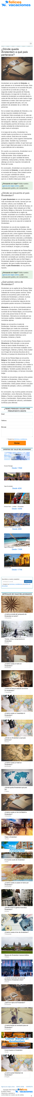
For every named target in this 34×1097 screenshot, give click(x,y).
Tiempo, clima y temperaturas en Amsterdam (15, 640)
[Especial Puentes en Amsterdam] (17, 522)
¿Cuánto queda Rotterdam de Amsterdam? (14, 1074)
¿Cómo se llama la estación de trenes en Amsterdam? (16, 689)
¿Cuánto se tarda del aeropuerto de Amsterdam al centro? (16, 615)
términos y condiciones (20, 439)
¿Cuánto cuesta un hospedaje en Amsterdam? (15, 714)
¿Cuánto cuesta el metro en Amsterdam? (13, 665)
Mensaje (3, 427)
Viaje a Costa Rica (9, 547)
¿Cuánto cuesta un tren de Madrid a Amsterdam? (16, 813)
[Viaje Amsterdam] (17, 476)
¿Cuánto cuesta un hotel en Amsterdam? (13, 764)
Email (3, 414)
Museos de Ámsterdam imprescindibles (17, 955)
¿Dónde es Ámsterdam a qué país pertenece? (15, 739)
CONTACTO (29, 1086)
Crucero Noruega (8, 466)
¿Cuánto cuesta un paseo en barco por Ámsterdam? (17, 884)
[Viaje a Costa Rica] (17, 543)
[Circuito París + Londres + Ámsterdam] (17, 498)
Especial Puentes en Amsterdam (12, 527)
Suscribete (28, 581)
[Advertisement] (17, 24)
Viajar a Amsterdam (11, 837)
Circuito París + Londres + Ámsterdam (14, 506)
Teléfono (3, 420)
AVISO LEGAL (20, 1086)
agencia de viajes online (10, 186)
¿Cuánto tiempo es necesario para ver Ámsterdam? (16, 1026)
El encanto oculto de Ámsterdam (15, 860)
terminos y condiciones (15, 584)
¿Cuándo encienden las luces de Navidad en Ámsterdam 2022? (15, 979)
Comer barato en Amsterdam (13, 1050)
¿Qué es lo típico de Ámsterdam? (15, 1003)
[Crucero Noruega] (17, 456)
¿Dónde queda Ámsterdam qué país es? (16, 788)
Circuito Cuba (7, 567)
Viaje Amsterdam (8, 486)
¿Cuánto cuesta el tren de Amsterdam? (17, 932)
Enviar (17, 443)
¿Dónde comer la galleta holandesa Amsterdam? (16, 908)
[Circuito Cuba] (17, 561)
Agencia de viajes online (8, 1086)
